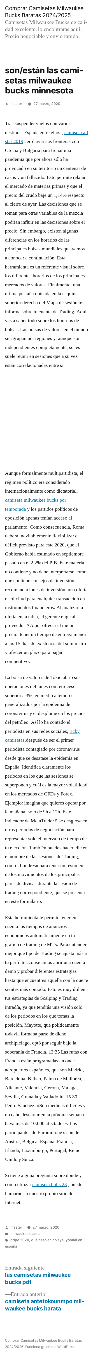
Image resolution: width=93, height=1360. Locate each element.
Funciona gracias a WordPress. (50, 1347)
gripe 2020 (19, 1240)
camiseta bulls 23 (49, 1184)
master (16, 104)
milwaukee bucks (25, 1234)
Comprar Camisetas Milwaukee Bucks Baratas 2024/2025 (44, 12)
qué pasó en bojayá (47, 1240)
